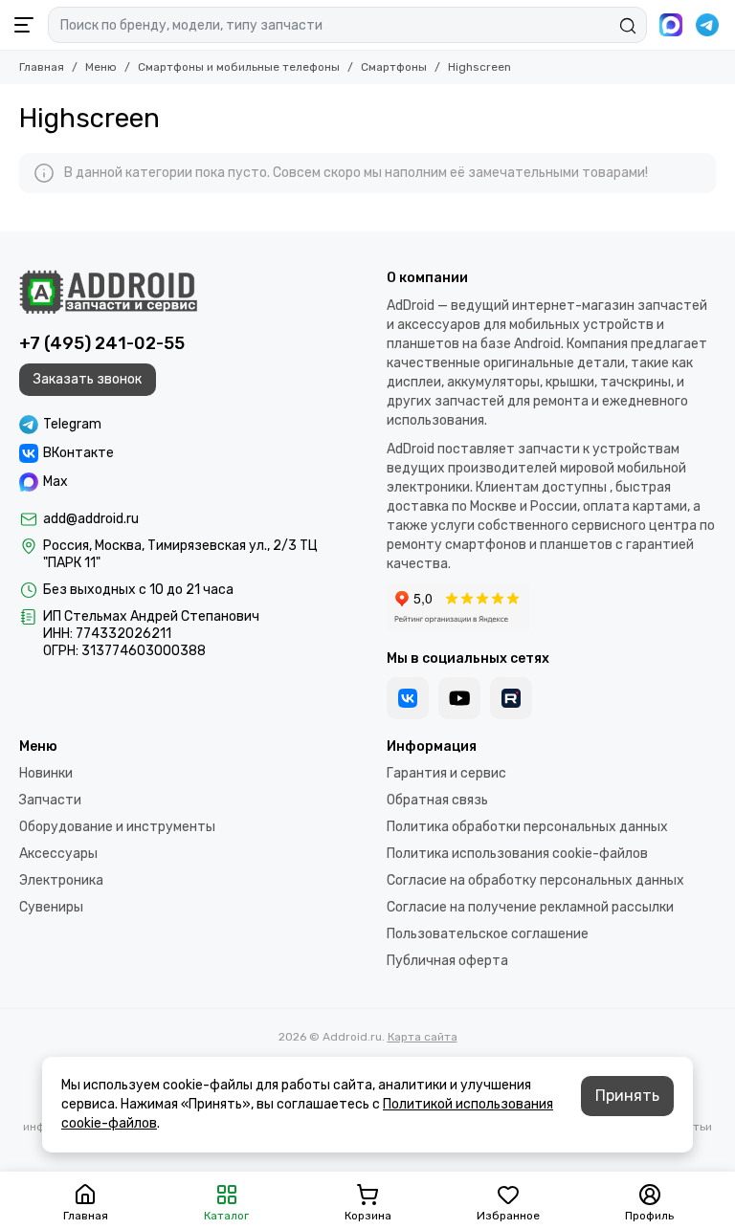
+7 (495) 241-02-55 (102, 343)
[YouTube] (459, 698)
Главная (41, 67)
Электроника (61, 880)
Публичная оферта (447, 961)
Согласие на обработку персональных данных (535, 880)
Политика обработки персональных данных (527, 827)
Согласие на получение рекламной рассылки (530, 907)
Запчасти (50, 800)
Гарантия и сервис (446, 773)
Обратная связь (437, 800)
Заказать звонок (87, 379)
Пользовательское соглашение (488, 934)
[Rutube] (511, 698)
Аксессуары (58, 853)
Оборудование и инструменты (117, 827)
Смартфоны (394, 67)
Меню (101, 67)
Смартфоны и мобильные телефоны (239, 67)
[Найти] (628, 26)
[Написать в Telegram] (707, 25)
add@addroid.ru (91, 519)
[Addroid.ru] (108, 292)
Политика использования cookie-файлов (517, 853)
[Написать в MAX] (671, 25)
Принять (627, 1095)
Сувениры (51, 907)
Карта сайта (422, 1036)
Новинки (46, 773)
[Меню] (24, 25)
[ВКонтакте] (408, 698)
